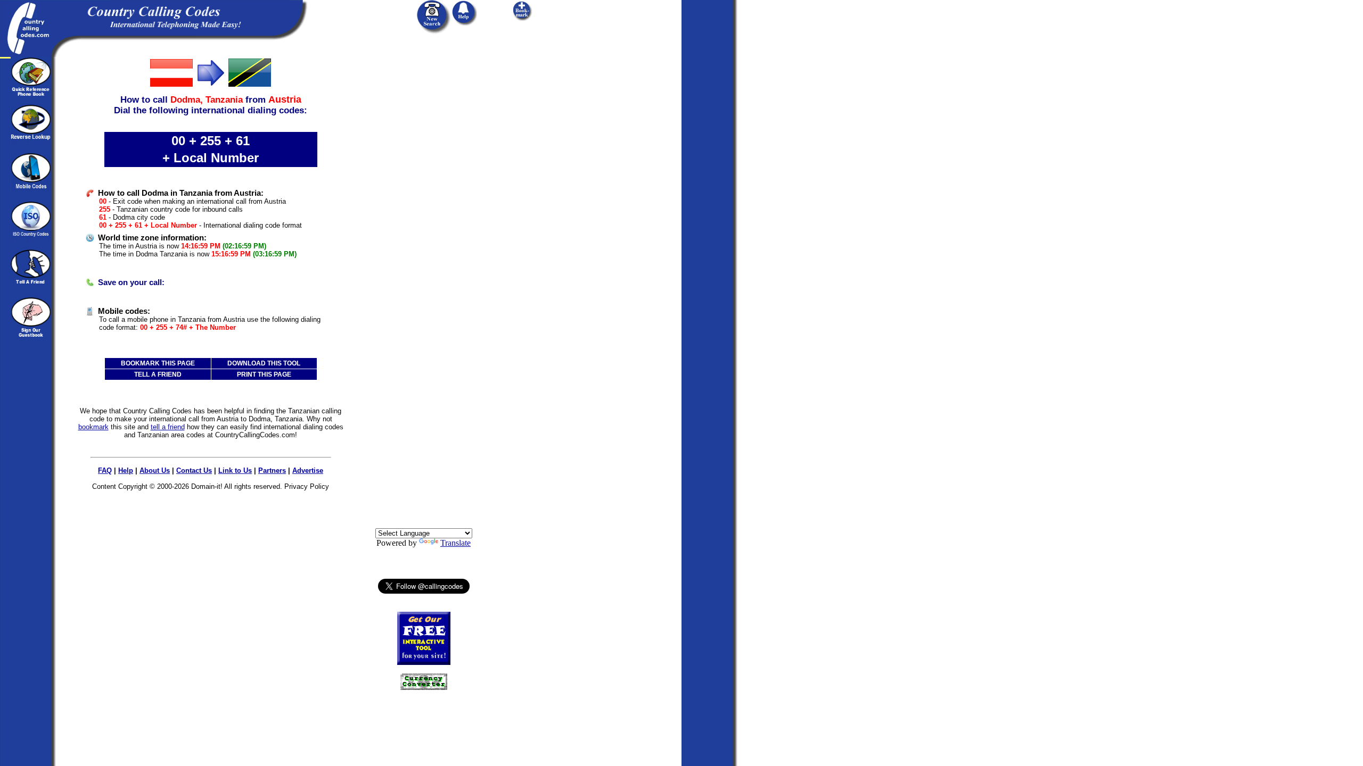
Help (125, 470)
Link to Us (235, 470)
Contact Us (194, 470)
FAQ (105, 470)
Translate (455, 542)
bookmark (93, 427)
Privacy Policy (306, 486)
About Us (154, 470)
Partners (272, 470)
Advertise (307, 470)
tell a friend (168, 427)
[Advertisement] (424, 216)
